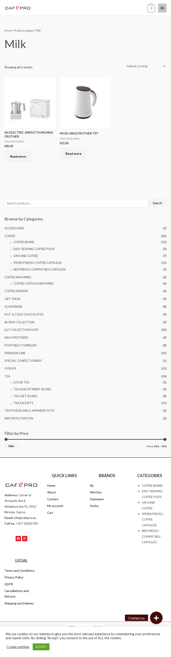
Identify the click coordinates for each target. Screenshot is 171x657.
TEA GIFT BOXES (25, 396)
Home (8, 30)
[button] (156, 618)
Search (157, 203)
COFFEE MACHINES (17, 277)
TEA (7, 376)
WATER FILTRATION (18, 418)
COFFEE (9, 236)
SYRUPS (10, 368)
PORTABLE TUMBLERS (20, 345)
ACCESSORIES (14, 228)
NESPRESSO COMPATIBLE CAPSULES (39, 269)
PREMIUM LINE (14, 353)
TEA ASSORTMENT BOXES (32, 389)
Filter (11, 446)
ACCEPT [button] (41, 647)
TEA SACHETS (23, 403)
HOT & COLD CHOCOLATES (24, 314)
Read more (18, 156)
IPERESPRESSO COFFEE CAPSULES (37, 262)
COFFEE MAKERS (16, 291)
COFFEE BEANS (23, 242)
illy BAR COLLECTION (19, 322)
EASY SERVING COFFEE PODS (34, 249)
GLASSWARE (13, 306)
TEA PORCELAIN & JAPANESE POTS (29, 410)
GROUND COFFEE (25, 256)
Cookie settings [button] (18, 647)
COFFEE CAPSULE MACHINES (33, 283)
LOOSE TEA (21, 382)
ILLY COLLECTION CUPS (21, 330)
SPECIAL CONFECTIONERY (23, 360)
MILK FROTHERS (16, 337)
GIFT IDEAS (12, 299)
